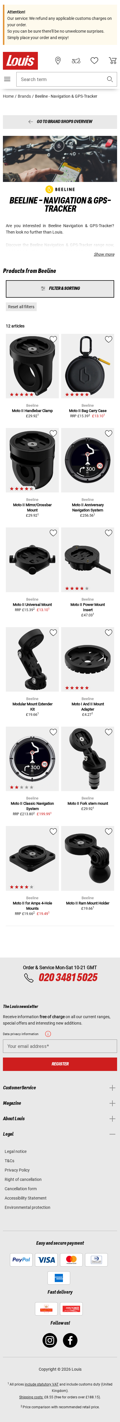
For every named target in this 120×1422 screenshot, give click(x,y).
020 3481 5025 (67, 978)
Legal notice (16, 1151)
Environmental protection (27, 1207)
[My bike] (76, 60)
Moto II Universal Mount (32, 604)
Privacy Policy (17, 1170)
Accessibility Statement (26, 1198)
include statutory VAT (42, 1384)
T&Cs (9, 1160)
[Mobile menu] (7, 79)
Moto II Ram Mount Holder (87, 903)
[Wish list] (94, 60)
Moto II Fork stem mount (88, 803)
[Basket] (112, 60)
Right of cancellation (23, 1179)
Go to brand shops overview (64, 122)
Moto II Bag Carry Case (88, 410)
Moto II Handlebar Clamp (32, 410)
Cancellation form (21, 1188)
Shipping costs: (31, 1397)
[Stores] (58, 60)
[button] (110, 79)
